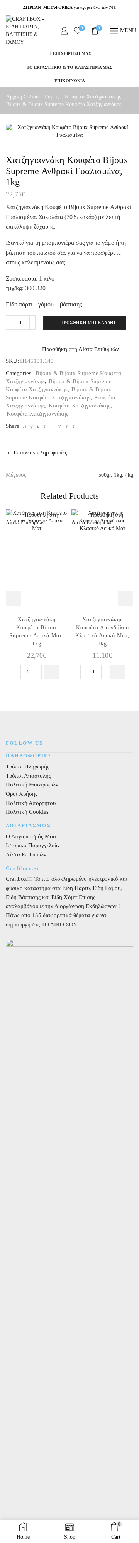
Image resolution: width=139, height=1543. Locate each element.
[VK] (38, 426)
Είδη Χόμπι (65, 897)
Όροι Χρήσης (21, 794)
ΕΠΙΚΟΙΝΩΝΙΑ (69, 80)
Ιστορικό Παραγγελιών (33, 845)
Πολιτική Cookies (27, 812)
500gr (104, 475)
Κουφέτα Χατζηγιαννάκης (93, 97)
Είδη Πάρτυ (76, 888)
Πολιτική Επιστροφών (32, 784)
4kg (129, 475)
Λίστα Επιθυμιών (26, 854)
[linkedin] (60, 426)
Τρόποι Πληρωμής (27, 766)
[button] (51, 672)
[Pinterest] (45, 426)
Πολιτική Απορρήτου (31, 803)
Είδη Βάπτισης (23, 897)
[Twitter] (24, 426)
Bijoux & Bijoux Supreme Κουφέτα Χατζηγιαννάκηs (63, 104)
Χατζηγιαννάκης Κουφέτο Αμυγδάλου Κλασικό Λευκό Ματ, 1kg (102, 632)
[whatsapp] (67, 426)
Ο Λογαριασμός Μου (31, 836)
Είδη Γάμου (105, 888)
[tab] (40, 452)
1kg (118, 475)
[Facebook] (31, 426)
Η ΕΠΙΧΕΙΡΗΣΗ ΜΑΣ (69, 53)
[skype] (73, 426)
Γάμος (52, 97)
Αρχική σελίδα (22, 97)
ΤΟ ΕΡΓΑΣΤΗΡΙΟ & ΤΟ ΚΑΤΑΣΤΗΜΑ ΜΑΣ (69, 67)
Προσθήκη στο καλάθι (87, 322)
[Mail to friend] (52, 426)
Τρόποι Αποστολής (28, 776)
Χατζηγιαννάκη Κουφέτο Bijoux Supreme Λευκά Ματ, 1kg (36, 632)
